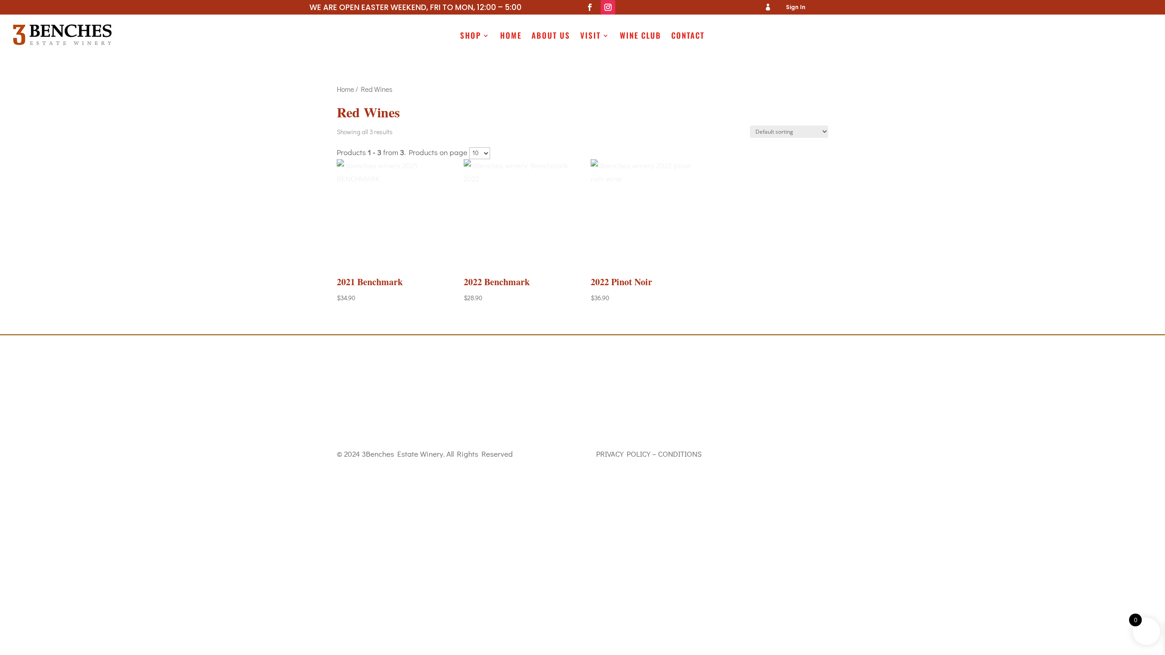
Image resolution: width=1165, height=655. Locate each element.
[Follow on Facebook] (589, 7)
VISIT (590, 36)
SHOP (470, 36)
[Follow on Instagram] (608, 7)
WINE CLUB (640, 36)
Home (345, 89)
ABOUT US (551, 36)
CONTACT (687, 36)
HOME (511, 36)
